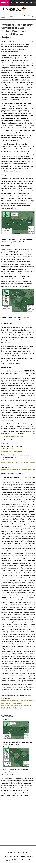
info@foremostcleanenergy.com (12, 451)
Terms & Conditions (26, 856)
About (10, 852)
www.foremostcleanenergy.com (12, 436)
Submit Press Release (11, 856)
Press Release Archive (21, 852)
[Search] (24, 16)
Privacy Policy (27, 860)
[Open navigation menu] (3, 16)
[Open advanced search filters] (28, 16)
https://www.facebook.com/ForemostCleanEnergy (18, 470)
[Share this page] (33, 16)
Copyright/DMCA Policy (12, 860)
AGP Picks (4, 3)
